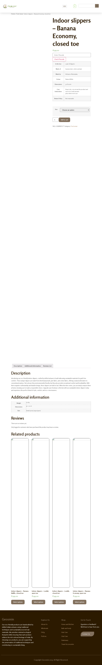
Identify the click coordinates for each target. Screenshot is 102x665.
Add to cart (64, 120)
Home (13, 14)
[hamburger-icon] (64, 6)
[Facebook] (3, 650)
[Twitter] (7, 650)
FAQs (43, 632)
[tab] (18, 366)
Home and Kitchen (67, 624)
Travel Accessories (67, 644)
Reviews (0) (47, 366)
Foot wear (19, 14)
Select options (18, 602)
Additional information (33, 366)
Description (18, 366)
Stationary (64, 640)
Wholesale (44, 628)
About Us (44, 624)
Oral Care (64, 636)
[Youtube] (14, 650)
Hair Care (64, 632)
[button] (87, 634)
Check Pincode (59, 59)
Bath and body (66, 628)
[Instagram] (10, 650)
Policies (43, 636)
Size (56, 109)
